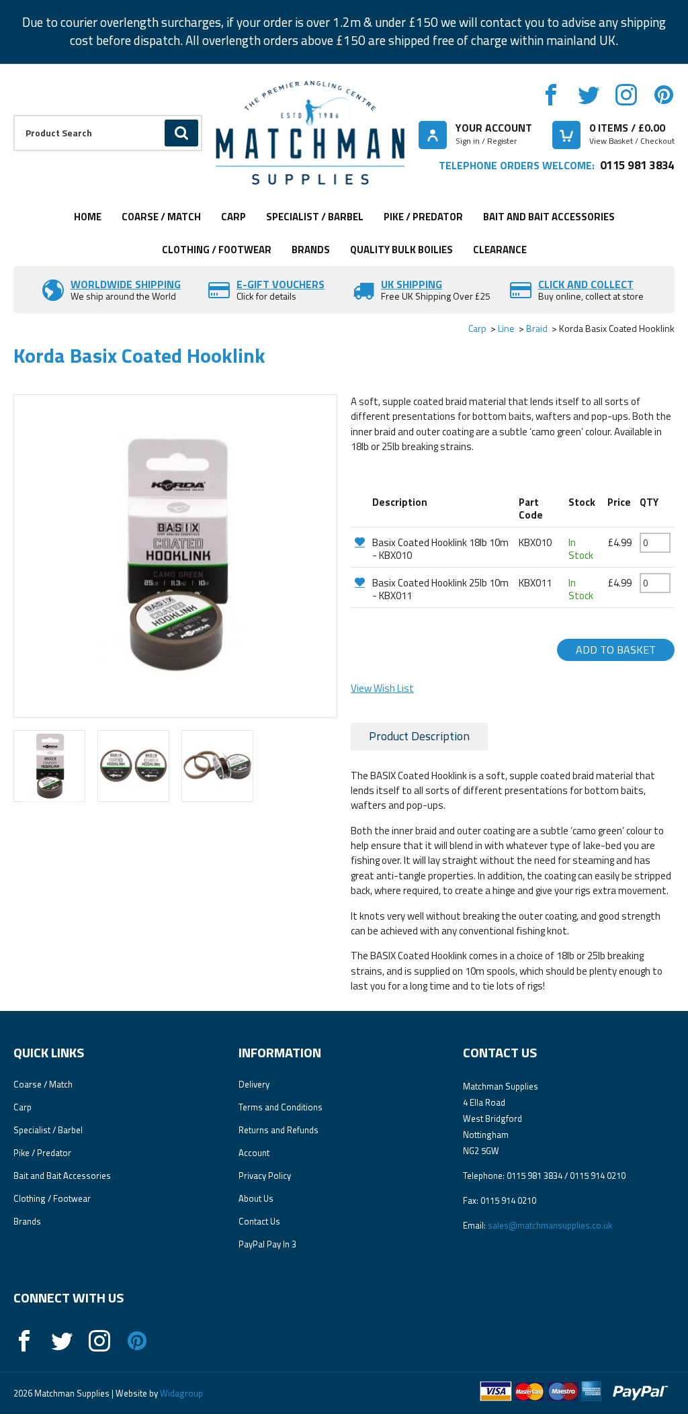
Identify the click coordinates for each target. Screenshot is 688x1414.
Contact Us (259, 1221)
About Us (256, 1198)
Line (506, 328)
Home (87, 216)
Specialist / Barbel (314, 216)
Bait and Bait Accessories (549, 216)
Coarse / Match (161, 216)
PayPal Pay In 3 (267, 1244)
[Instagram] (626, 94)
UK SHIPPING (411, 284)
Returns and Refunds (278, 1130)
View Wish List (382, 688)
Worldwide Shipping (126, 284)
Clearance (500, 249)
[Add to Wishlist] (360, 542)
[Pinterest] (664, 94)
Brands (311, 249)
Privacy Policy (265, 1175)
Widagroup (180, 1393)
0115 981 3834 (637, 165)
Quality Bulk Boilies (401, 249)
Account (254, 1152)
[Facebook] (551, 94)
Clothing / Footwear (216, 249)
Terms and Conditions (280, 1107)
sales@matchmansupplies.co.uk (550, 1225)
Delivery (254, 1084)
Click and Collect (586, 284)
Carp (233, 216)
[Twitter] (588, 94)
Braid (537, 328)
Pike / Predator (423, 216)
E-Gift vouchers (280, 284)
